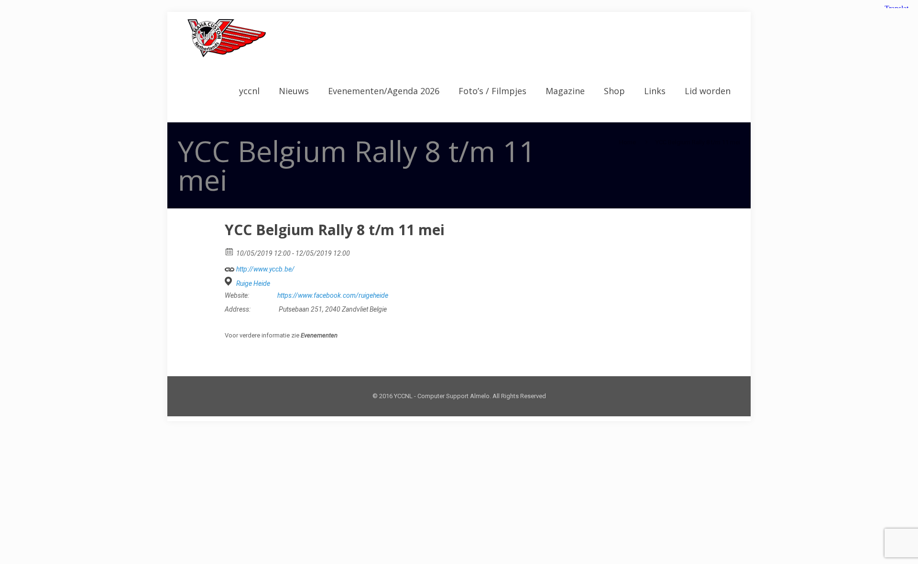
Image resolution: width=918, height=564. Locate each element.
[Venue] (230, 281)
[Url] (230, 266)
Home (627, 142)
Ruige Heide (253, 283)
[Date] (230, 251)
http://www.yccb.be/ (265, 269)
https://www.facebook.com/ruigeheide (332, 295)
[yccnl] (226, 38)
